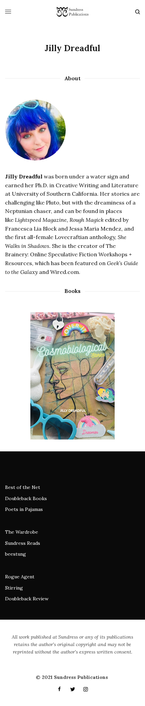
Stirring (14, 588)
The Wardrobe (21, 532)
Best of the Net (22, 487)
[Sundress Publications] (72, 12)
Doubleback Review (27, 599)
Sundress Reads (22, 543)
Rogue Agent (19, 577)
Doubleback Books (26, 498)
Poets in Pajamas (24, 509)
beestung (15, 554)
